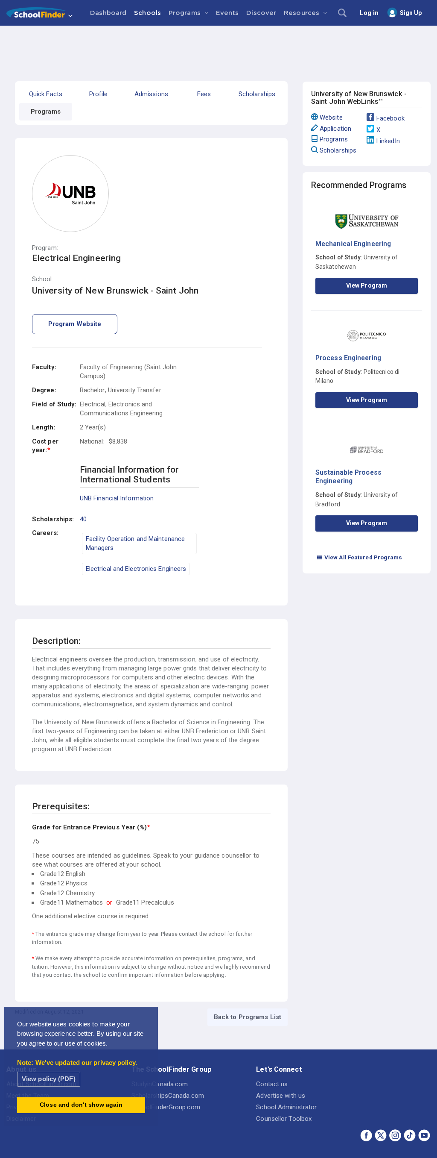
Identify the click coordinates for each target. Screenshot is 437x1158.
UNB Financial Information (117, 498)
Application (335, 128)
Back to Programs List (247, 1017)
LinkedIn (388, 141)
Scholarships (338, 150)
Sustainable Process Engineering (348, 476)
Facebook (390, 118)
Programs (334, 139)
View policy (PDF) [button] (49, 1078)
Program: (45, 248)
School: (42, 279)
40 (83, 519)
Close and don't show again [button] (81, 1105)
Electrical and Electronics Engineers (136, 569)
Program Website (75, 324)
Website (331, 117)
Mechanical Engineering (353, 244)
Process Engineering (348, 358)
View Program (366, 285)
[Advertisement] (218, 49)
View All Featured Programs (359, 557)
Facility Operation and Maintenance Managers (135, 543)
